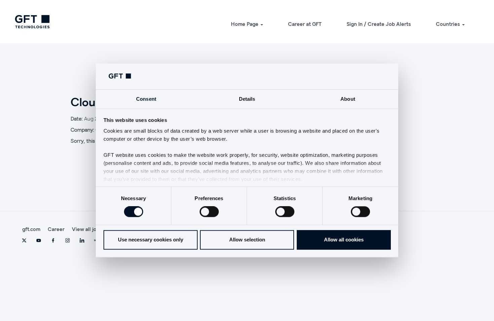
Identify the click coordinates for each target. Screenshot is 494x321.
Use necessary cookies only (150, 239)
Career (56, 229)
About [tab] (347, 99)
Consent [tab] (146, 99)
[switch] (209, 212)
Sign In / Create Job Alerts (378, 24)
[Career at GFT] (32, 22)
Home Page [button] (245, 24)
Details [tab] (247, 99)
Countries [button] (448, 24)
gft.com (31, 229)
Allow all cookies (344, 239)
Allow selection (247, 239)
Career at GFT (305, 24)
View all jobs (87, 229)
